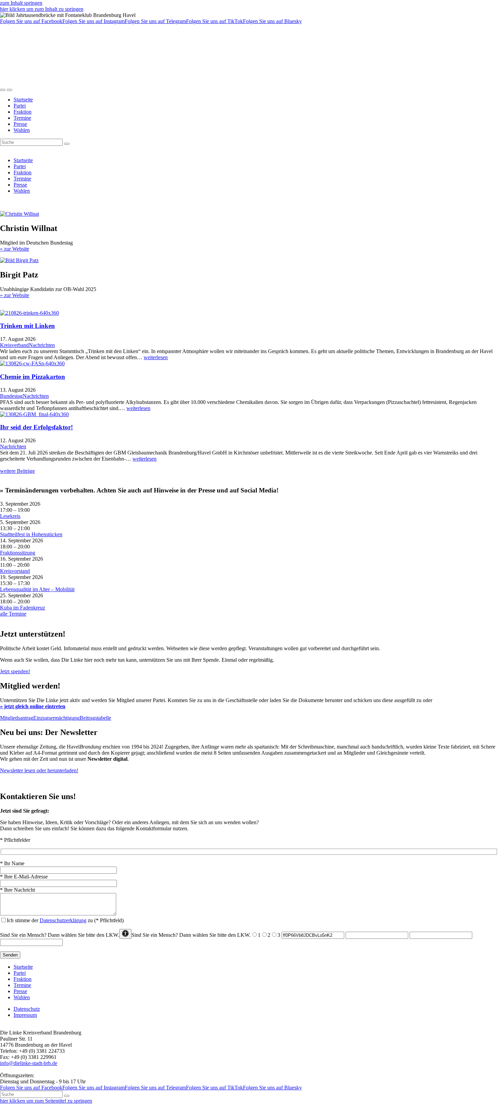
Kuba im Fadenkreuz (22, 608)
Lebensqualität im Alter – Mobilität (37, 589)
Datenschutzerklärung (63, 920)
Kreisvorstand (15, 571)
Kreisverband (14, 345)
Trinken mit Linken (27, 325)
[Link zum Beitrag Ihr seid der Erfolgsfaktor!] (34, 414)
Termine (22, 118)
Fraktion (23, 112)
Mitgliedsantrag (16, 718)
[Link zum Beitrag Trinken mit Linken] (29, 313)
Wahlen (22, 130)
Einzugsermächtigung (56, 718)
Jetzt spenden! (15, 671)
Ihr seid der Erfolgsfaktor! (36, 427)
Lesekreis (10, 516)
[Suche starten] (66, 144)
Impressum (25, 1015)
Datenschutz (27, 1009)
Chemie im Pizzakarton (32, 376)
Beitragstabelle (95, 718)
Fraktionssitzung (17, 553)
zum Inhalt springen (21, 3)
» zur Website (14, 249)
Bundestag (11, 396)
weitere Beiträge (17, 471)
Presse (20, 124)
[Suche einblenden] (2, 90)
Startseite (23, 99)
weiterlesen (156, 357)
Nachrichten (42, 345)
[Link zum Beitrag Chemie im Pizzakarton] (32, 363)
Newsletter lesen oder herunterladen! (39, 770)
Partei (20, 106)
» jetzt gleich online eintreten (32, 706)
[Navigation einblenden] (9, 90)
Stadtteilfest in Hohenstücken (31, 534)
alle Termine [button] (13, 614)
